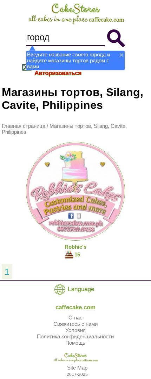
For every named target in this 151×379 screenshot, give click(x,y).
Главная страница (23, 126)
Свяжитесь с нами (75, 324)
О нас (75, 318)
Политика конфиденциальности (75, 336)
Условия (75, 330)
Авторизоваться (57, 73)
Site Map (77, 368)
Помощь (75, 343)
